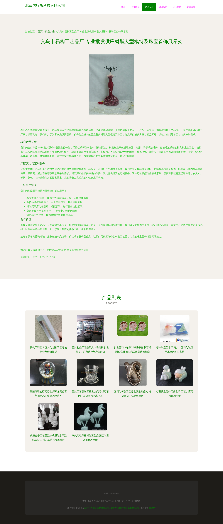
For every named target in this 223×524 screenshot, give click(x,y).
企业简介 (135, 7)
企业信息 (177, 7)
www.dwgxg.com (92, 508)
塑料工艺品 (105, 508)
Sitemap (152, 508)
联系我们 (163, 7)
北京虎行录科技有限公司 (121, 508)
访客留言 (191, 7)
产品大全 (149, 7)
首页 (123, 7)
